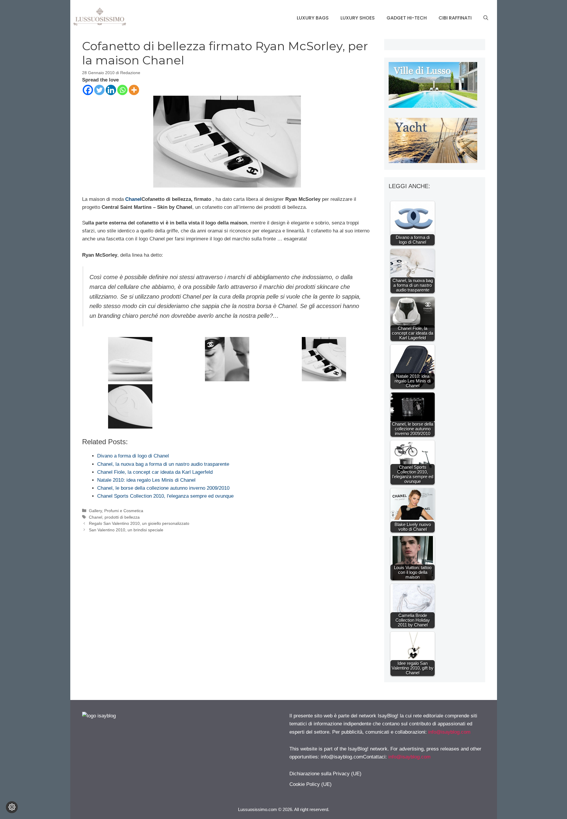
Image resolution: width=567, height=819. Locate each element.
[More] (134, 90)
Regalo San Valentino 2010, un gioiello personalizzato (139, 523)
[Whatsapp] (122, 90)
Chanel (133, 199)
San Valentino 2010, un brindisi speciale (126, 529)
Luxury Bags (313, 17)
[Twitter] (99, 90)
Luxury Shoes (357, 17)
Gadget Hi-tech (407, 17)
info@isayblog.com (449, 732)
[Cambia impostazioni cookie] (12, 807)
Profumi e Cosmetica (123, 510)
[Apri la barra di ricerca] (486, 18)
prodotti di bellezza (122, 517)
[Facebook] (88, 90)
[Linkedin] (111, 90)
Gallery (95, 510)
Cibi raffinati (455, 17)
